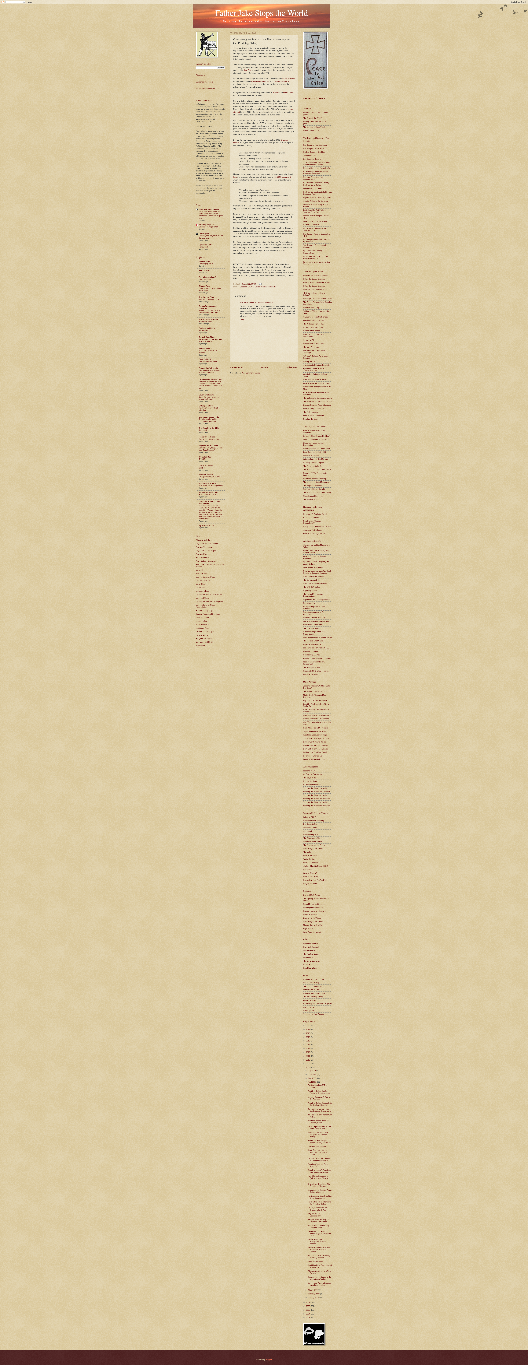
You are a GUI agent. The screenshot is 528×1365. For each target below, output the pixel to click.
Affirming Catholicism (204, 540)
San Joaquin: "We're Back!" (314, 149)
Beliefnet (199, 570)
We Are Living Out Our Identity (315, 408)
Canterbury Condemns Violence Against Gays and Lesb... (319, 1233)
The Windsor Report (311, 500)
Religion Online (202, 635)
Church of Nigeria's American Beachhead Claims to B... (319, 1171)
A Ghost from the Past (312, 785)
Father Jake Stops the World (261, 12)
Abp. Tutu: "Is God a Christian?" (316, 701)
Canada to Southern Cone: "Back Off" (318, 1165)
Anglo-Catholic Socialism (206, 561)
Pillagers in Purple (310, 651)
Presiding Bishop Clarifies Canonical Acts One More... (320, 1092)
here (235, 177)
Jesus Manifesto (202, 624)
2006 (308, 1306)
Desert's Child (205, 359)
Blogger (269, 1360)
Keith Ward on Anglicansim (314, 533)
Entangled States (206, 406)
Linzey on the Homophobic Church (317, 527)
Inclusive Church (202, 617)
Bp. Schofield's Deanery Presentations (312, 252)
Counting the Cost (310, 419)
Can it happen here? (207, 277)
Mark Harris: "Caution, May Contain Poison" (318, 1226)
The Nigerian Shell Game (313, 641)
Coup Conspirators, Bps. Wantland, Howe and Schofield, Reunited (317, 572)
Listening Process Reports (313, 463)
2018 (308, 1033)
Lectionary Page (202, 628)
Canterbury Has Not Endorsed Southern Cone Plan (315, 211)
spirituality (272, 287)
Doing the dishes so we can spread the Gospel (209, 398)
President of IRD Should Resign (315, 671)
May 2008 (312, 1078)
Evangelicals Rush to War (313, 979)
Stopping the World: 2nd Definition (316, 792)
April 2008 (312, 1082)
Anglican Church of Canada (207, 543)
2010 (308, 1060)
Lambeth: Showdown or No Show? (316, 436)
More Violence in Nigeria (313, 567)
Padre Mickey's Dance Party (210, 379)
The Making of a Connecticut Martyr (317, 398)
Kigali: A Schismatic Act (312, 644)
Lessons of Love (309, 771)
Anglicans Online (202, 557)
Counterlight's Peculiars (209, 368)
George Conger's (281, 81)
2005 (308, 1310)
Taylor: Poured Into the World (314, 731)
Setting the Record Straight (314, 489)
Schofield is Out (309, 155)
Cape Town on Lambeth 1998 (314, 452)
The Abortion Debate (311, 954)
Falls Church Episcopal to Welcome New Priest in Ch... (318, 1178)
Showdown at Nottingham (313, 496)
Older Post (292, 367)
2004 (308, 1314)
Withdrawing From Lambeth (314, 320)
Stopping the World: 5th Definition (316, 802)
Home (264, 367)
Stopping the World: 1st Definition (316, 788)
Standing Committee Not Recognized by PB (313, 178)
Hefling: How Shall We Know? (315, 752)
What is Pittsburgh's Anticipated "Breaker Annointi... (317, 1241)
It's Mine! (306, 964)
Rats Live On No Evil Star (208, 495)
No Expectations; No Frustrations (211, 477)
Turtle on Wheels (206, 475)
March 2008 (313, 1290)
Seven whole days (206, 395)
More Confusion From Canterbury (316, 439)
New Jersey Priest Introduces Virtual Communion (319, 1284)
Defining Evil (308, 957)
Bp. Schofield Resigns (312, 159)
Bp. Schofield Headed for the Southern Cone (314, 229)
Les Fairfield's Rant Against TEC (316, 648)
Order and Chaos (310, 828)
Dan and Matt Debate (311, 895)
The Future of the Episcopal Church (317, 402)
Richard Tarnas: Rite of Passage (316, 719)
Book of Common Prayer (206, 577)
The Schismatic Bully (311, 580)
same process (288, 79)
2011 (308, 1056)
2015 (308, 1041)
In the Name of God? (311, 990)
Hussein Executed (310, 943)
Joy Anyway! (203, 330)
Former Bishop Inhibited (312, 188)
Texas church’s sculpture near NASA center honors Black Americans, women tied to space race (211, 215)
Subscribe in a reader (204, 82)
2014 (308, 1045)
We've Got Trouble (310, 674)
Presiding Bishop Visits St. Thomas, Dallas (318, 1122)
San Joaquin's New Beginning (315, 145)
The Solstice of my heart (208, 361)
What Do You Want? (311, 862)
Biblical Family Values (312, 918)
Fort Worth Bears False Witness (316, 621)
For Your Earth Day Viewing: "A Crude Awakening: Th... (319, 1159)
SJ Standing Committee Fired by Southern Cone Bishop (316, 184)
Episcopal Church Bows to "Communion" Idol (313, 370)
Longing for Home (310, 781)
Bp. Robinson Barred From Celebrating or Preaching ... (319, 1110)
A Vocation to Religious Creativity (316, 365)
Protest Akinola (309, 603)
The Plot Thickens (310, 412)
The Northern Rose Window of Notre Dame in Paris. (210, 371)
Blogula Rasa (204, 286)
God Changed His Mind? (313, 848)
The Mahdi (307, 852)
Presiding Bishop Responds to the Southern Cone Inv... (320, 1104)
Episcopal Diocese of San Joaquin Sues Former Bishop (318, 1135)
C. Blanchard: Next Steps (313, 327)
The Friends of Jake (207, 483)
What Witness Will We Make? (315, 380)
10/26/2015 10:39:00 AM (264, 303)
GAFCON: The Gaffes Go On (315, 584)
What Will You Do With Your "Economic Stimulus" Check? (319, 1250)
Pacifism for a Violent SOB (314, 993)
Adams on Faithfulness (312, 530)
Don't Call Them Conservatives (315, 749)
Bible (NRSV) (201, 574)
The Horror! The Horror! (312, 986)
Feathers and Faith (207, 328)
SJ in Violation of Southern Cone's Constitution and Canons (316, 163)
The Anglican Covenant (312, 486)
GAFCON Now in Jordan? (313, 577)
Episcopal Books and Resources (209, 594)
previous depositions (260, 81)
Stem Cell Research (311, 947)
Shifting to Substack (206, 341)
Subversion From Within (312, 625)
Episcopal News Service (209, 209)
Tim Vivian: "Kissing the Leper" (315, 691)
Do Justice (200, 587)
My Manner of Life (206, 526)
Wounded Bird (205, 457)
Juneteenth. (203, 430)
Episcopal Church (247, 287)
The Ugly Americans (311, 347)
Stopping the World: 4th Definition (316, 799)
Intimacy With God (310, 817)
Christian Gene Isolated (317, 1147)
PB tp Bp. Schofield (311, 225)
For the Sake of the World (313, 415)
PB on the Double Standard (314, 279)
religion (264, 287)
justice (257, 287)
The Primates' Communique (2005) (317, 493)
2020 (308, 1026)
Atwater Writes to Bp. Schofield (315, 201)
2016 (308, 1037)
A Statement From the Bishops (315, 317)
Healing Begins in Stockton (314, 152)
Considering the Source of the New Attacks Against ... (319, 1278)
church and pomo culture (209, 417)
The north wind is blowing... (209, 439)
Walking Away (308, 1011)
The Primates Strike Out (313, 466)
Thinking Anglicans (207, 225)
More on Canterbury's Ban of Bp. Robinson (319, 1098)
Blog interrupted (205, 279)
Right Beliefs (308, 929)
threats (276, 93)
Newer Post (236, 367)
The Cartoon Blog (206, 297)
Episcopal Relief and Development (209, 601)
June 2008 (312, 1074)
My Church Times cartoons (209, 299)
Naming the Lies (309, 362)
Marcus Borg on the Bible (313, 925)
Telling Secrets (205, 348)
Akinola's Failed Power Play (314, 618)
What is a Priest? (310, 855)
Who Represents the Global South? (317, 449)
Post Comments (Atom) (250, 373)
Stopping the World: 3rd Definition (316, 795)
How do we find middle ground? (211, 486)
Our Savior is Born (310, 824)
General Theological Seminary (208, 614)
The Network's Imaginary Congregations (313, 595)
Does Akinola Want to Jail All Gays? (317, 637)
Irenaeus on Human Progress (314, 759)
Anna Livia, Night (205, 321)
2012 (308, 1052)
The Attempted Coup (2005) (314, 127)
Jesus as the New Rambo (313, 1014)
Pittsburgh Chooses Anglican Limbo (317, 299)
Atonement (307, 831)
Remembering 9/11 (310, 835)
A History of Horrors (311, 517)
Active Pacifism (309, 1000)
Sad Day (202, 468)
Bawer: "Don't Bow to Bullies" (315, 742)
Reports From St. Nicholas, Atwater (317, 198)
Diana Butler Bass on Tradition (315, 745)
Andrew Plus (204, 262)
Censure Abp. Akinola (311, 655)
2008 (308, 1067)
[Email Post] (260, 284)
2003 (308, 1318)
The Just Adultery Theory (313, 997)
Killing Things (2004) (311, 131)
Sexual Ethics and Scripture (314, 904)
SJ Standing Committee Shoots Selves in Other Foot (315, 173)
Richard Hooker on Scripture (314, 911)
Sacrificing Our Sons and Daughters (317, 1004)
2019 (308, 1029)
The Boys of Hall (310, 778)
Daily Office (200, 584)
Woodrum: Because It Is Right (315, 735)
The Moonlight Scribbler (209, 428)
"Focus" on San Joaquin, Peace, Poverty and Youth (319, 1142)
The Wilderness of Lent (312, 838)
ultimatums (288, 93)
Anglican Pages (202, 554)
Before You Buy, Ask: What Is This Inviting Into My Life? (209, 312)
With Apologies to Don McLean (315, 459)
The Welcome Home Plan (313, 324)
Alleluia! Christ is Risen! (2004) (315, 866)
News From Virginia (315, 1261)
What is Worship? (310, 873)
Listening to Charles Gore (313, 756)
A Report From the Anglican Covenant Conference (318, 1221)
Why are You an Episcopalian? (315, 276)
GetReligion (204, 234)
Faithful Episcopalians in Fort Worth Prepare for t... (319, 1128)
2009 (308, 1064)
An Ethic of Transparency (313, 774)
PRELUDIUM (204, 270)
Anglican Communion (204, 547)
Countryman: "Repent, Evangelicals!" (312, 522)
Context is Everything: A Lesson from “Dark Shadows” (210, 449)
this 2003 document (282, 177)
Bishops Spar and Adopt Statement (317, 405)
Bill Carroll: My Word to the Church (317, 715)
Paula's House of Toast (208, 492)
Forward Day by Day (204, 610)
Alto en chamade (247, 303)
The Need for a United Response (316, 482)
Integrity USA (201, 621)
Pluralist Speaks (206, 466)
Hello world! (203, 247)
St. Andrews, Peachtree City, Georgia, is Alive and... (319, 1185)
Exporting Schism (310, 590)
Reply (242, 320)
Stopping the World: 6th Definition (316, 806)
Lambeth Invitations (311, 456)
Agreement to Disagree (312, 331)
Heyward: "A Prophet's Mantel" (315, 514)
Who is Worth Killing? (311, 308)
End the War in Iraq (311, 983)
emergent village (202, 591)
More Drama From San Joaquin (315, 221)
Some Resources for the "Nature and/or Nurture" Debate (318, 1152)
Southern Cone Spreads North (315, 290)
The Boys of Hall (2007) (312, 118)
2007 (308, 1302)
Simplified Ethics (310, 968)
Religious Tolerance (203, 638)
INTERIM (202, 459)
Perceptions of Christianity (313, 821)
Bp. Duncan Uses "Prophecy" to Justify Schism (319, 1256)
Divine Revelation (310, 915)
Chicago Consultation (204, 580)
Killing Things (308, 1007)
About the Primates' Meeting (314, 479)
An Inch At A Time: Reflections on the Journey (210, 338)
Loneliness (307, 869)
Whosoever (200, 645)
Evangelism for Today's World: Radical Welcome (320, 1191)
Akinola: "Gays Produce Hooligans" (317, 658)
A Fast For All (308, 340)
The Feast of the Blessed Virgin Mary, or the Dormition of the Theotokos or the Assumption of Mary (210, 385)
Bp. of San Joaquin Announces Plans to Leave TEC (315, 257)
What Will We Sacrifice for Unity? (316, 383)
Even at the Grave (310, 876)
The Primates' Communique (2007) (317, 469)
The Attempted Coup (311, 667)
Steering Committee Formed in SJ (316, 168)
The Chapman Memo (311, 628)
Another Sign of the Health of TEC (316, 283)
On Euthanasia (309, 950)
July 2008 (312, 1071)
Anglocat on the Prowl (208, 446)
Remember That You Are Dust (315, 880)
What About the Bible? (312, 932)
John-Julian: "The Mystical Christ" (316, 738)
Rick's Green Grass (207, 437)
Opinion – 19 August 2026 (208, 227)
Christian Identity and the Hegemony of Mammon (208, 420)
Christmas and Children (312, 842)
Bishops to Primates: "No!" (314, 343)
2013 (308, 1048)
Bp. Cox (247, 70)
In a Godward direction (208, 319)
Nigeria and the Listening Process (316, 600)
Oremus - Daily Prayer (205, 631)
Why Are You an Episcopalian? (314, 1215)
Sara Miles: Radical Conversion (315, 728)
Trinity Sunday (309, 859)
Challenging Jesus (206, 264)
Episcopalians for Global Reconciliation (205, 606)
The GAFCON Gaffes (311, 587)
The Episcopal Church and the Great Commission (320, 1197)
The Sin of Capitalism (311, 961)
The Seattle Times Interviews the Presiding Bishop (319, 1203)
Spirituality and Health (204, 642)
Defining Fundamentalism (313, 908)
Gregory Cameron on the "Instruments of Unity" (317, 1209)
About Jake (200, 75)
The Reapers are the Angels (314, 845)
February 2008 (314, 1294)
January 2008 (313, 1298)
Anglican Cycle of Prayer (206, 550)
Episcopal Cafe (205, 245)
